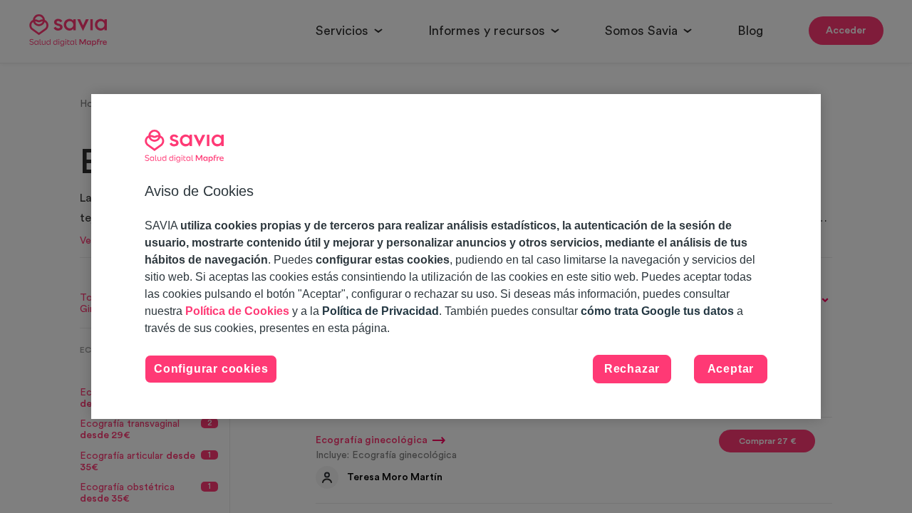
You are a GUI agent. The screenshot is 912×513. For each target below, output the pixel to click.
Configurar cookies (211, 369)
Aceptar (731, 369)
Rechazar (632, 369)
